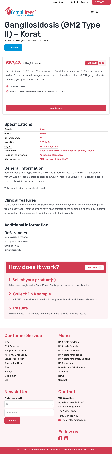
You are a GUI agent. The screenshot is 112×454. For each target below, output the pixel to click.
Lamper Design (41, 449)
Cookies (91, 449)
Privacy (8, 371)
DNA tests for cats (68, 346)
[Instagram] (66, 438)
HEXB (43, 133)
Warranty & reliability (15, 354)
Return (14, 47)
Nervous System (49, 146)
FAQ (6, 367)
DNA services (65, 363)
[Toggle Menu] (105, 12)
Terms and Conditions (59, 449)
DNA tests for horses (69, 350)
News (61, 375)
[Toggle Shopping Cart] (92, 11)
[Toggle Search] (97, 11)
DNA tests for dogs (68, 342)
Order (7, 342)
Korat (43, 129)
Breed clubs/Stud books (71, 367)
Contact (62, 380)
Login (7, 380)
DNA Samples (11, 346)
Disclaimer (10, 375)
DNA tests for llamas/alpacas (74, 358)
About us (63, 371)
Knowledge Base (13, 363)
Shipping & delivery (15, 350)
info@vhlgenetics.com (73, 420)
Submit (12, 420)
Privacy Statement (78, 449)
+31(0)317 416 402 (68, 415)
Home (7, 40)
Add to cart (56, 108)
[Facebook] (60, 438)
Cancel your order (14, 358)
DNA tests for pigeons (70, 354)
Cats (14, 40)
